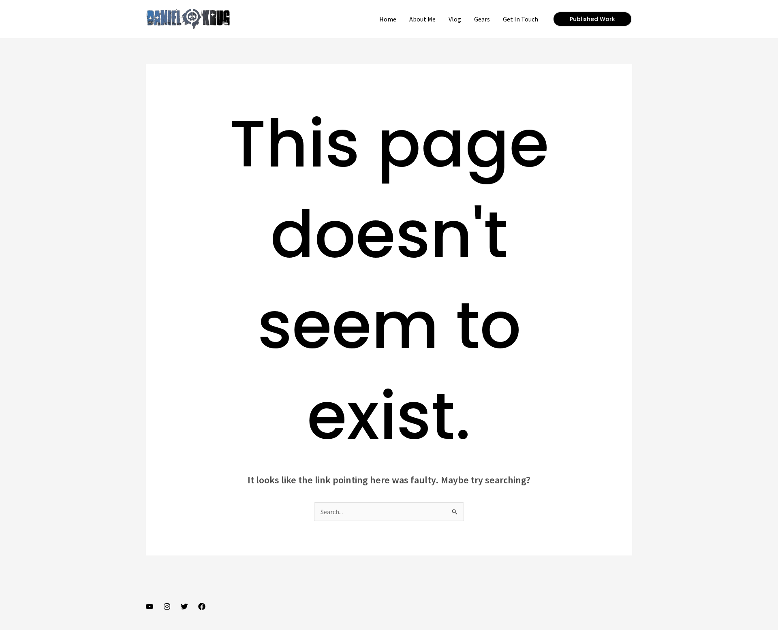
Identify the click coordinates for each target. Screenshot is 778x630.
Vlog (455, 19)
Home (387, 19)
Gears (482, 19)
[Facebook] (201, 606)
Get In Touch (520, 19)
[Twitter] (184, 606)
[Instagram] (167, 606)
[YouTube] (149, 606)
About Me (422, 19)
